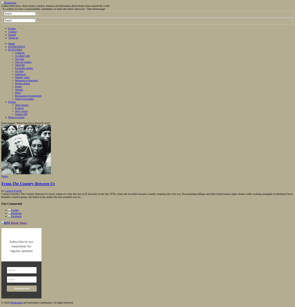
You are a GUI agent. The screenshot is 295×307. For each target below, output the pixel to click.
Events (12, 28)
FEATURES (15, 49)
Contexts (20, 52)
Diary (18, 92)
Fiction (12, 102)
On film (19, 71)
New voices (21, 111)
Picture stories (22, 83)
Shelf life (20, 65)
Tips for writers (23, 62)
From (28, 183)
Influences (20, 74)
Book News (19, 223)
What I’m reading (24, 98)
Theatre (19, 89)
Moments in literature (26, 80)
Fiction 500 (21, 114)
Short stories (21, 105)
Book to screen (16, 117)
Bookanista (16, 302)
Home (11, 43)
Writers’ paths (22, 77)
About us (13, 37)
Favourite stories (24, 68)
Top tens (19, 59)
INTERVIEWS (16, 46)
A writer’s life (22, 55)
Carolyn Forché (13, 190)
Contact (12, 31)
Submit (12, 34)
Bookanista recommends (28, 95)
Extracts (19, 108)
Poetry (18, 86)
